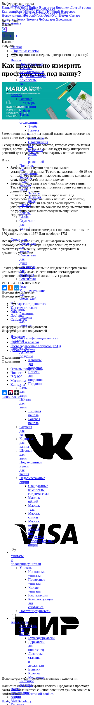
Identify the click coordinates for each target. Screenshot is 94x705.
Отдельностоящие (32, 76)
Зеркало (34, 193)
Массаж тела (34, 507)
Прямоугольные (31, 64)
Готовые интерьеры (27, 101)
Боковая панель (34, 421)
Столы (24, 217)
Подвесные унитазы (36, 581)
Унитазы (25, 568)
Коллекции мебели (27, 108)
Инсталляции (38, 595)
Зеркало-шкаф (34, 199)
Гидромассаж (20, 5)
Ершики (34, 669)
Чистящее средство (26, 683)
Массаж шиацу (34, 523)
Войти (15, 689)
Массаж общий (34, 499)
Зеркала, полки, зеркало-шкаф (25, 183)
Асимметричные (31, 72)
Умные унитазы (34, 589)
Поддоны (35, 383)
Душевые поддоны (26, 354)
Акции (16, 697)
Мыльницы (36, 677)
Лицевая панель (34, 413)
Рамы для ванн (23, 391)
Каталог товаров (8, 43)
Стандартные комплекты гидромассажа (38, 490)
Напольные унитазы (36, 573)
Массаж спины (34, 515)
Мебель (16, 95)
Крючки (34, 673)
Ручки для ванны (24, 470)
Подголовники (30, 462)
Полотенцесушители (34, 611)
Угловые (25, 68)
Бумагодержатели (41, 638)
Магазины (8, 36)
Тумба (32, 126)
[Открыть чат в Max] (4, 29)
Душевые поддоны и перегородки (20, 342)
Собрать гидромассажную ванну (43, 13)
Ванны (16, 60)
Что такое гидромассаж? (37, 9)
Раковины (26, 313)
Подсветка (36, 537)
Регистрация (20, 693)
